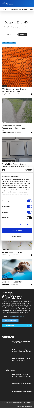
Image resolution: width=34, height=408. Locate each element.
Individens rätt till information (22, 392)
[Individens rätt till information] (6, 394)
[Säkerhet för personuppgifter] (6, 385)
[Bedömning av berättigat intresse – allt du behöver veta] (6, 352)
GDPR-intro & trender (7, 278)
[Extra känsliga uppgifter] (17, 269)
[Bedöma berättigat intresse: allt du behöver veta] (6, 361)
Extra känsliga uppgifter (11, 282)
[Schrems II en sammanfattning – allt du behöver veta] (6, 343)
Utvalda (4, 122)
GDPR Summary (6, 255)
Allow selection (17, 236)
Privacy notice (20, 406)
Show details (24, 225)
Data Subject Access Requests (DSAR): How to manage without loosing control (15, 166)
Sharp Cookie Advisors (8, 93)
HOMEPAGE (23, 34)
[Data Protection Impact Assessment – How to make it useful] (17, 110)
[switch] (29, 206)
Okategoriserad (6, 249)
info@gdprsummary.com (17, 316)
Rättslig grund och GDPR (12, 252)
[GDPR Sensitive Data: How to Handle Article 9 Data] (17, 67)
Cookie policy (28, 406)
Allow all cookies (17, 230)
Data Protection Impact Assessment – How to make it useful (14, 128)
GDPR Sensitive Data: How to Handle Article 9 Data (14, 90)
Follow (29, 325)
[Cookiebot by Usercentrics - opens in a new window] (24, 170)
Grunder (4, 86)
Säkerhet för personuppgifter (21, 383)
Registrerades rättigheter (8, 161)
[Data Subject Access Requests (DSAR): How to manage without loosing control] (17, 149)
